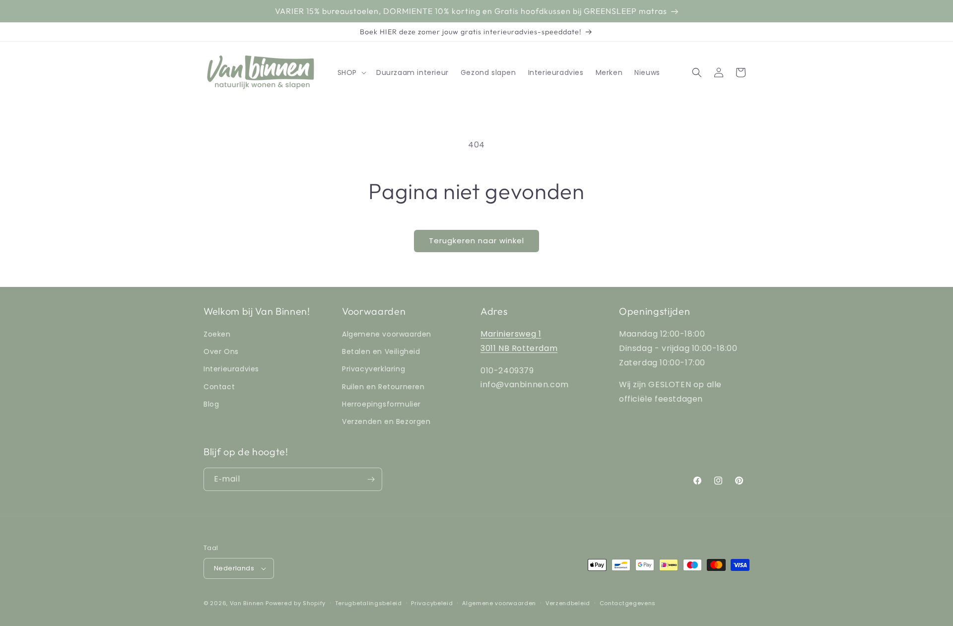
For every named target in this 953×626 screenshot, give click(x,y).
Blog (211, 404)
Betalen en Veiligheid (381, 351)
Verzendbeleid (567, 603)
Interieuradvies (231, 369)
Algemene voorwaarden (386, 334)
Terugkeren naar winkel (476, 240)
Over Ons (221, 351)
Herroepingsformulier (381, 404)
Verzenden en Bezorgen (386, 421)
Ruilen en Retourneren (383, 387)
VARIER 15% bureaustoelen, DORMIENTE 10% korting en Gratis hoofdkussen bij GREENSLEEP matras (471, 11)
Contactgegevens (628, 603)
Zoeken (217, 334)
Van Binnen (247, 603)
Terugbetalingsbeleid (368, 603)
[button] (351, 72)
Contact (219, 387)
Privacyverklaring (373, 369)
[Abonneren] (371, 479)
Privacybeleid (432, 603)
